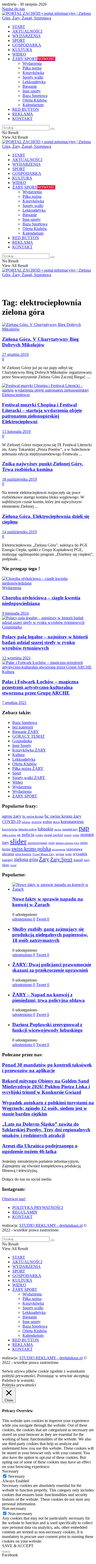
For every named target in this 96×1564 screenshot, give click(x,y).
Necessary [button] (10, 1471)
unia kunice (23, 854)
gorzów (36, 822)
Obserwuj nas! (14, 1199)
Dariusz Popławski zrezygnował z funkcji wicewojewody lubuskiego (47, 1027)
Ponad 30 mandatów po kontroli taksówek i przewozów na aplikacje (47, 1067)
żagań (78, 860)
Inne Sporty (21, 745)
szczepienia (58, 849)
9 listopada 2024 (15, 613)
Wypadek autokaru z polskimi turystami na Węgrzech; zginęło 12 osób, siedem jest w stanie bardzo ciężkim (48, 1108)
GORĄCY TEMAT (28, 736)
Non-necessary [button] (14, 1508)
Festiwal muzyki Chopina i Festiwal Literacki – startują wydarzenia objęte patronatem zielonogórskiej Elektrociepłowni (42, 413)
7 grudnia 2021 (14, 702)
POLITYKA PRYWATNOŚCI (37, 1207)
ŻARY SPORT (33, 59)
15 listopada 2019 (16, 431)
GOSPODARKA (26, 45)
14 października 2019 (19, 532)
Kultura (8, 672)
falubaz (26, 821)
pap (84, 828)
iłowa (56, 822)
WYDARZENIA (26, 36)
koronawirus (72, 821)
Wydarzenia (32, 63)
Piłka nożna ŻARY (28, 768)
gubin (47, 822)
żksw (5, 865)
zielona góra (26, 859)
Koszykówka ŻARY (29, 750)
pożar (76, 834)
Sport (16, 773)
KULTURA (22, 49)
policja (28, 834)
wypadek (80, 854)
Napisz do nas (13, 9)
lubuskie (45, 828)
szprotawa (74, 849)
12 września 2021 (16, 658)
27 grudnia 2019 (15, 354)
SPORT (18, 40)
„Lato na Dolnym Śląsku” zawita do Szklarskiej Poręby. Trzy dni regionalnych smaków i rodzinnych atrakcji (46, 1129)
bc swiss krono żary (63, 816)
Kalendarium (33, 105)
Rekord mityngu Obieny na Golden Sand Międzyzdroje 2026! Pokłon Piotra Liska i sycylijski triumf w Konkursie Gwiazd (46, 1086)
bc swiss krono (33, 816)
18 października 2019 (19, 479)
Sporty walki (33, 77)
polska (39, 834)
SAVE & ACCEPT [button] (18, 1546)
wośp (68, 854)
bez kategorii (22, 727)
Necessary (16, 1476)
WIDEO (19, 54)
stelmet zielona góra (67, 842)
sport (51, 843)
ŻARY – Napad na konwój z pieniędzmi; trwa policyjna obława (48, 997)
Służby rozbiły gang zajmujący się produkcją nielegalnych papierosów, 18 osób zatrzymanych (50, 934)
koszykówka (9, 829)
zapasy (7, 860)
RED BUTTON (25, 109)
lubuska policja (27, 829)
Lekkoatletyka (34, 82)
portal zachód (53, 835)
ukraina (8, 854)
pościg (68, 834)
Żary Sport (61, 859)
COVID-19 (11, 821)
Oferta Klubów (35, 100)
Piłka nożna (32, 68)
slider (18, 841)
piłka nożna (9, 834)
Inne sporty (32, 91)
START (18, 27)
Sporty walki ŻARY (28, 777)
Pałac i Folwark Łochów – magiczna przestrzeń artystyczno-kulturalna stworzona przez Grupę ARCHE (40, 687)
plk (19, 834)
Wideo (17, 782)
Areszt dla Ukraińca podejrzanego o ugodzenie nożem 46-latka (40, 1148)
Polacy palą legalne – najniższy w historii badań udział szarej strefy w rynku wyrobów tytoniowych (45, 642)
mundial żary (70, 829)
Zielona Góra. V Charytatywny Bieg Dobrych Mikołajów (40, 341)
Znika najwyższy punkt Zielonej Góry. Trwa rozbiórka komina (42, 466)
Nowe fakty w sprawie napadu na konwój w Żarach (47, 901)
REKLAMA (22, 114)
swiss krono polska (31, 848)
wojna (60, 854)
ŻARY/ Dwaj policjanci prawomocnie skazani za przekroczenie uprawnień (51, 967)
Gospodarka (12, 627)
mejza (57, 829)
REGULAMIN (24, 1212)
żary (87, 860)
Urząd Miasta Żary (44, 854)
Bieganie (30, 86)
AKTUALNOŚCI (27, 31)
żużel (13, 865)
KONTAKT (22, 118)
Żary (44, 859)
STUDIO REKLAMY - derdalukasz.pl (51, 1225)
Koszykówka (33, 72)
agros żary (11, 816)
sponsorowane (37, 843)
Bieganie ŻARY (25, 732)
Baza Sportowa (35, 95)
